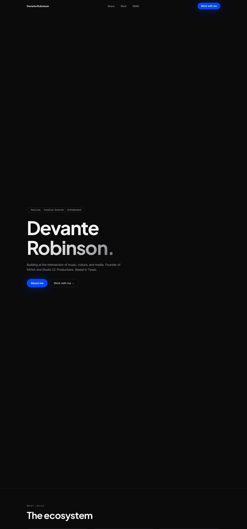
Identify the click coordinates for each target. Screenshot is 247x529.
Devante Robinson (38, 6)
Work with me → (64, 283)
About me (37, 283)
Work (124, 6)
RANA (136, 6)
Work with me (209, 6)
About (111, 6)
